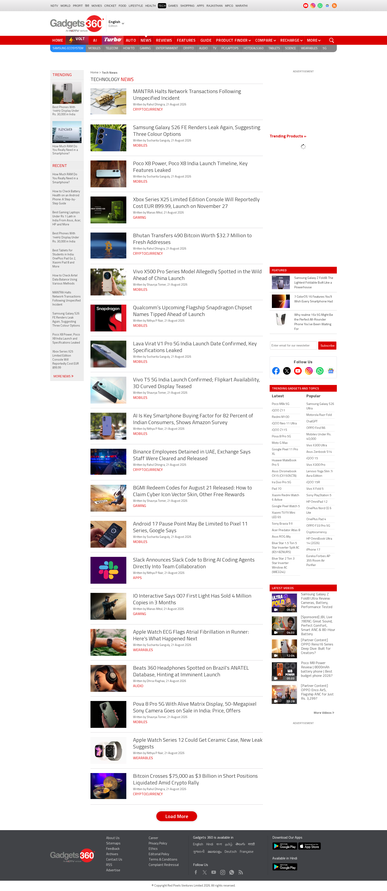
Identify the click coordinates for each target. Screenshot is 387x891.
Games (173, 5)
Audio (203, 48)
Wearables (309, 48)
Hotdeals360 (253, 48)
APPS (200, 5)
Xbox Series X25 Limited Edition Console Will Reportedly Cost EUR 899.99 (65, 359)
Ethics (153, 849)
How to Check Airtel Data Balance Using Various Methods (64, 279)
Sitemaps (113, 843)
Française (247, 852)
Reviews (164, 40)
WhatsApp (231, 871)
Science (290, 48)
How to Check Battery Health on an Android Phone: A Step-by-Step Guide (66, 197)
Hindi (209, 844)
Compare (264, 40)
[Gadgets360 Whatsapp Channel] (320, 371)
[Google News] (331, 371)
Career (153, 838)
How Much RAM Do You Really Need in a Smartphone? (65, 178)
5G (325, 48)
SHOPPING (187, 5)
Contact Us (114, 859)
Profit (78, 5)
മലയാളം (214, 852)
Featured (279, 270)
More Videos (323, 712)
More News (62, 376)
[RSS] (334, 5)
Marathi (241, 5)
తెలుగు (240, 844)
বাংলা (219, 844)
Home (57, 40)
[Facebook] (276, 371)
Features (186, 40)
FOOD (122, 5)
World (65, 5)
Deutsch (231, 852)
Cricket (110, 5)
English (198, 844)
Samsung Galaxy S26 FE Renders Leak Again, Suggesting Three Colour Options (66, 319)
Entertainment (167, 48)
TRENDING (62, 75)
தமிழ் (228, 844)
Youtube (214, 871)
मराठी (251, 844)
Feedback (113, 849)
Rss (240, 871)
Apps (137, 578)
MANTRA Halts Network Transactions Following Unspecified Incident (66, 298)
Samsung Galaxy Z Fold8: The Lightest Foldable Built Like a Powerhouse (313, 282)
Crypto (188, 48)
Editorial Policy (159, 854)
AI (95, 40)
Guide (206, 40)
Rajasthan (214, 5)
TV (214, 48)
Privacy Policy (158, 843)
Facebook (196, 871)
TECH (162, 5)
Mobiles (94, 48)
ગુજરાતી (198, 852)
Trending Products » (288, 137)
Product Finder (232, 40)
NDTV (54, 5)
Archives (112, 854)
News (146, 40)
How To (129, 48)
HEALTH (150, 5)
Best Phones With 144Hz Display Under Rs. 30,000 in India (65, 237)
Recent (59, 166)
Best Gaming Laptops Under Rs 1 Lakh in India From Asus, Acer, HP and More (66, 218)
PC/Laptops (230, 48)
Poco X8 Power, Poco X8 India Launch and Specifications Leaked (66, 338)
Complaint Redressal (164, 865)
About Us (113, 838)
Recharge (289, 40)
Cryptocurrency (148, 109)
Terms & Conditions (163, 859)
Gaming (145, 48)
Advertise (113, 870)
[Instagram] (309, 371)
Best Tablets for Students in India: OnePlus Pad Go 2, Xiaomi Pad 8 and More (64, 258)
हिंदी (87, 5)
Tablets (274, 48)
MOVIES (97, 5)
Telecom (112, 48)
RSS (109, 865)
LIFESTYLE (136, 5)
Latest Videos (283, 588)
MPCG (229, 5)
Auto (131, 40)
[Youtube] (298, 371)
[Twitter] (287, 371)
